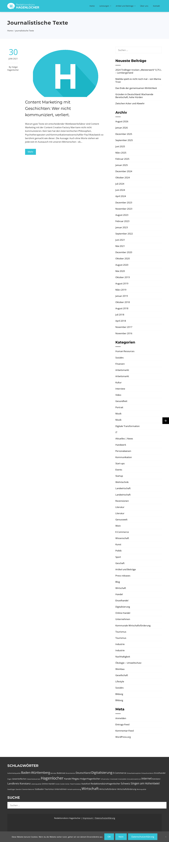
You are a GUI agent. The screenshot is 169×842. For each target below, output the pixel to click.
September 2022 (124, 233)
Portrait (119, 407)
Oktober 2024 (122, 177)
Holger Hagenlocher (13, 68)
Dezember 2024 (123, 171)
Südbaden (39, 789)
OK (109, 836)
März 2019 (120, 289)
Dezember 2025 (123, 133)
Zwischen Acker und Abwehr (130, 103)
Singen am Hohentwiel (145, 783)
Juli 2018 (119, 314)
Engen (9, 779)
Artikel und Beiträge (124, 6)
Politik (118, 550)
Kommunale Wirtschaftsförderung (133, 625)
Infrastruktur (105, 779)
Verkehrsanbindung (74, 789)
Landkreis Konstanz (19, 783)
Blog (117, 581)
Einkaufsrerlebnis (147, 773)
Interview (120, 388)
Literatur (119, 507)
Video (118, 394)
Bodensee (61, 773)
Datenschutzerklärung (105, 818)
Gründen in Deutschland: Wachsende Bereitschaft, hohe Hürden (134, 96)
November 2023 (123, 208)
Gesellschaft (121, 675)
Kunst (118, 544)
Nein (121, 836)
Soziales (119, 357)
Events (118, 469)
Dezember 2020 (123, 252)
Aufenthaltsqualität (14, 773)
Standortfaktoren (28, 789)
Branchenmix (70, 773)
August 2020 (121, 264)
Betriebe (53, 773)
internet (146, 778)
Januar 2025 (121, 165)
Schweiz (125, 783)
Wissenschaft (122, 538)
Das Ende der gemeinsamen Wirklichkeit (136, 88)
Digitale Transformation (127, 426)
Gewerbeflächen (19, 779)
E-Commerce (122, 531)
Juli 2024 (119, 183)
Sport (118, 556)
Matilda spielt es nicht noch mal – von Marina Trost (138, 80)
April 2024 (120, 196)
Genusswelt (121, 519)
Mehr (30, 151)
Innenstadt (114, 779)
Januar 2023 (121, 227)
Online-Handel (122, 612)
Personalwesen (123, 450)
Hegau (75, 778)
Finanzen (120, 363)
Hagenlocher (52, 778)
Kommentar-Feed (124, 730)
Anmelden (120, 718)
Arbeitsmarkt (122, 370)
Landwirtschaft (123, 488)
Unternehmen (122, 619)
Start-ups (120, 463)
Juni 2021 (120, 239)
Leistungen (104, 6)
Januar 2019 (121, 295)
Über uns (144, 6)
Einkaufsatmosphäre (134, 773)
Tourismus (120, 631)
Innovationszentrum (134, 779)
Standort (19, 789)
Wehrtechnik (122, 482)
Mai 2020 (120, 271)
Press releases (122, 575)
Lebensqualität (36, 784)
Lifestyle (119, 681)
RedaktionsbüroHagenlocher (105, 783)
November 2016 (123, 333)
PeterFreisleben (75, 784)
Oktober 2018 (122, 302)
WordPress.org (123, 736)
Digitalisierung (122, 606)
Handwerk (120, 444)
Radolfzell (85, 783)
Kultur (118, 382)
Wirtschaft (120, 588)
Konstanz (156, 779)
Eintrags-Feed (122, 724)
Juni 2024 (120, 189)
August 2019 (121, 283)
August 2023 (121, 214)
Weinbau (120, 669)
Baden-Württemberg (35, 772)
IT (116, 432)
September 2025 (124, 140)
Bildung (119, 694)
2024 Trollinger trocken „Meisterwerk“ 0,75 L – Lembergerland (138, 71)
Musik (118, 413)
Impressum (88, 818)
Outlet (57, 784)
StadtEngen (11, 789)
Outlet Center (65, 784)
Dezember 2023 (123, 202)
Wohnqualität (141, 789)
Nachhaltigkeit (122, 656)
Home (92, 6)
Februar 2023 (122, 221)
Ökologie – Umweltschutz (128, 662)
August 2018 (121, 308)
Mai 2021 (120, 246)
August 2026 (121, 121)
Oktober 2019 (122, 277)
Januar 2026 (121, 127)
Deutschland (83, 773)
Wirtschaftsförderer (108, 789)
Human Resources (124, 351)
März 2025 (120, 152)
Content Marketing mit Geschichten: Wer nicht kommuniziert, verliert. (48, 108)
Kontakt (156, 6)
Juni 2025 (120, 146)
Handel (119, 594)
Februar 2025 (122, 158)
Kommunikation (123, 457)
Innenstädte (122, 779)
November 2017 (123, 327)
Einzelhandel (121, 600)
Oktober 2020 (122, 258)
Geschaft (120, 563)
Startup (119, 475)
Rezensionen (122, 500)
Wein (118, 525)
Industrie (120, 644)
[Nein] (165, 836)
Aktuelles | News (124, 438)
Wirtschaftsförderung (126, 789)
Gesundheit (121, 401)
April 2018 (120, 320)
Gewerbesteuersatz (33, 779)
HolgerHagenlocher (90, 778)
